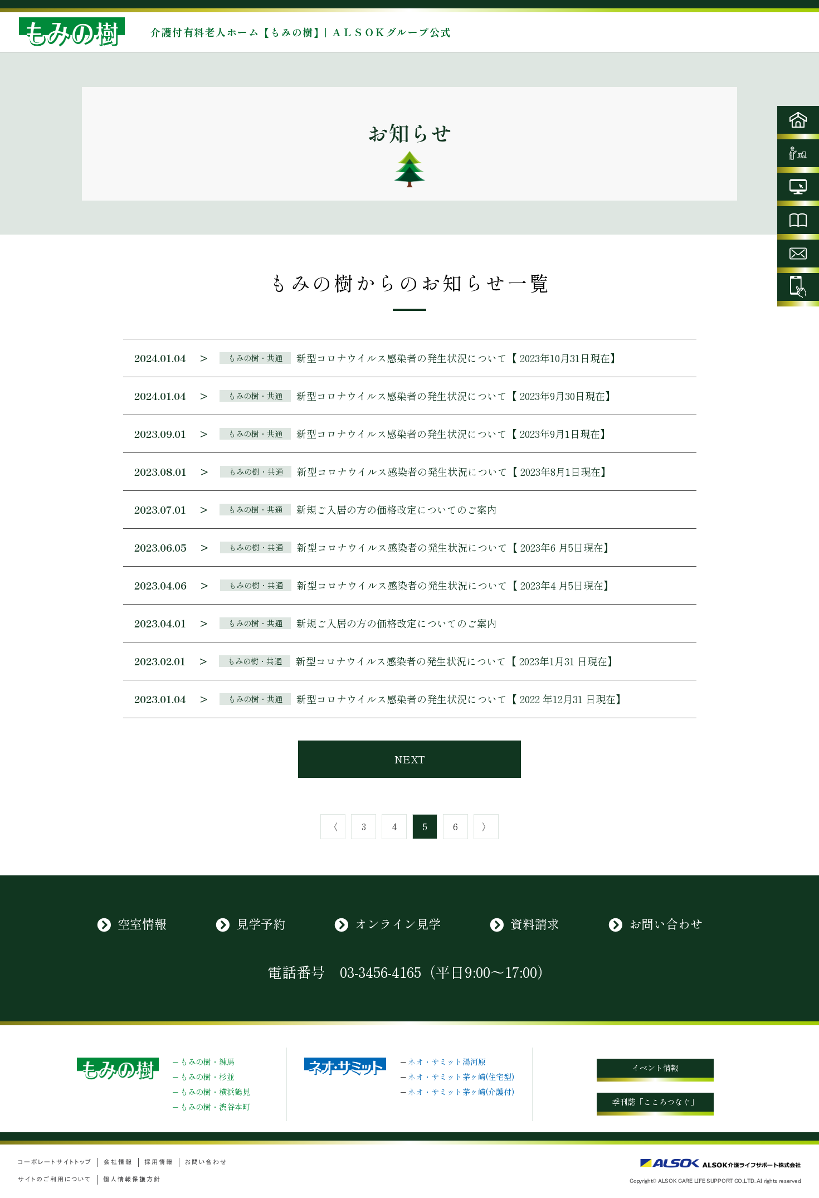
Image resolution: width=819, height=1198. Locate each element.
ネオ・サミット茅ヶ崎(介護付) (461, 1091)
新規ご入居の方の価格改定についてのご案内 (396, 509)
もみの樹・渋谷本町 (215, 1106)
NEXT (409, 759)
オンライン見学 (398, 923)
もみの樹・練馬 (207, 1061)
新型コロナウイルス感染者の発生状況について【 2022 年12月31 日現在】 (461, 698)
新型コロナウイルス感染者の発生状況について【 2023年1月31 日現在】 (456, 661)
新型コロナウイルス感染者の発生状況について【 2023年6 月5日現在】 (455, 547)
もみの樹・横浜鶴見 (215, 1091)
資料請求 (534, 923)
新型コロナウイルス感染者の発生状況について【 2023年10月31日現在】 (458, 357)
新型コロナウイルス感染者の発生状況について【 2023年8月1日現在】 (454, 471)
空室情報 (142, 923)
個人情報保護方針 (132, 1179)
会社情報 (118, 1162)
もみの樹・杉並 (207, 1076)
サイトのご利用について (54, 1179)
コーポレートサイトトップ (55, 1162)
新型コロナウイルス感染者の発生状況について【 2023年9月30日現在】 (455, 395)
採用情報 (158, 1162)
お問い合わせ (666, 923)
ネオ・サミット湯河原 (447, 1061)
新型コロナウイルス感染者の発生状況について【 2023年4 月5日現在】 (455, 585)
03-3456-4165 (380, 971)
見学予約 (260, 923)
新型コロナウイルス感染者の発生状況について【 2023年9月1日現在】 (453, 433)
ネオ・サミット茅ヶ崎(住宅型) (461, 1076)
